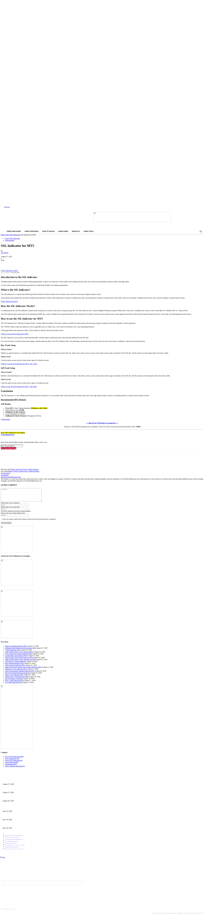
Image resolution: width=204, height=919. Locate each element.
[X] (12, 263)
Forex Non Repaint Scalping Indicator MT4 (20, 671)
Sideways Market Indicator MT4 (16, 646)
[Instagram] (10, 892)
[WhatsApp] (27, 263)
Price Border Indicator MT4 (14, 663)
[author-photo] (5, 473)
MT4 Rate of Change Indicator (15, 661)
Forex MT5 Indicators (12, 235)
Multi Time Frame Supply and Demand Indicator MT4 (23, 667)
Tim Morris (4, 253)
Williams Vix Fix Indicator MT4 (16, 669)
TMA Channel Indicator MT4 (15, 665)
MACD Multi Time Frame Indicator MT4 (19, 657)
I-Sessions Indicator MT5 (10, 808)
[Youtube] (23, 892)
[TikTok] (17, 892)
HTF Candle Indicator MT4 (14, 680)
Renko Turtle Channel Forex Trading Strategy (24, 471)
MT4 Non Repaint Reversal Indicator (17, 673)
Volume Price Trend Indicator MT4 (17, 677)
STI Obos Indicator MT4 (13, 682)
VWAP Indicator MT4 (12, 650)
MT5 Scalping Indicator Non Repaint (14, 824)
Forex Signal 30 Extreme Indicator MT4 (18, 654)
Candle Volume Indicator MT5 (12, 816)
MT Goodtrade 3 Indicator (14, 679)
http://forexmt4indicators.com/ (11, 477)
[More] (35, 263)
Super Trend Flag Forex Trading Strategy (25, 469)
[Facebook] (4, 263)
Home (3, 235)
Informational (9, 240)
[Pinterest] (19, 263)
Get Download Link (8, 448)
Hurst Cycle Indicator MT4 (14, 675)
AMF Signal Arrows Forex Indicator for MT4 (20, 659)
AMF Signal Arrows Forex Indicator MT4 (19, 652)
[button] (200, 231)
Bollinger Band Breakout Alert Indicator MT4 (20, 648)
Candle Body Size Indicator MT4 (16, 656)
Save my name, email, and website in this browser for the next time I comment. (29, 519)
